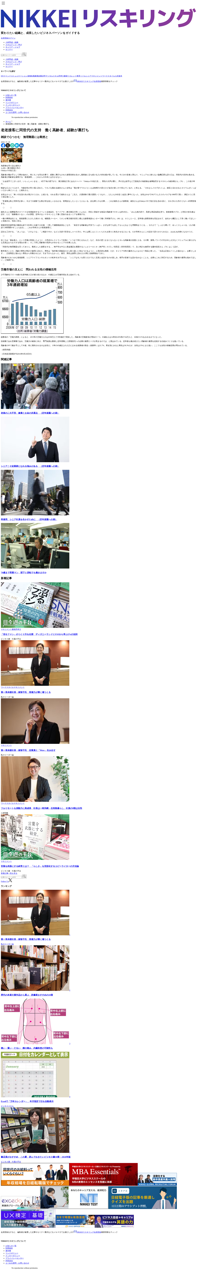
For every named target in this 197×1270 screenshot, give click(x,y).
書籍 (65, 76)
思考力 (61, 76)
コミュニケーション (19, 76)
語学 (44, 76)
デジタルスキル (52, 76)
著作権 (8, 100)
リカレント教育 (73, 76)
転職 (33, 76)
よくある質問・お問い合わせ (17, 112)
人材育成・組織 (11, 42)
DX (2, 76)
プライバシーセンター (14, 107)
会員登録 (4, 38)
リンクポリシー (11, 102)
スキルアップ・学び (13, 45)
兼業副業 (38, 76)
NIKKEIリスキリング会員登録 (89, 81)
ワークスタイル (108, 76)
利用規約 (9, 97)
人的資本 (118, 76)
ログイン (12, 38)
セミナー (9, 49)
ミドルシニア (85, 76)
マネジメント (96, 76)
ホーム (8, 121)
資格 (29, 76)
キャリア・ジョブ (12, 47)
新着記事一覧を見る (9, 873)
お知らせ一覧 (10, 95)
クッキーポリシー (12, 105)
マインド (7, 76)
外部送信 (9, 110)
